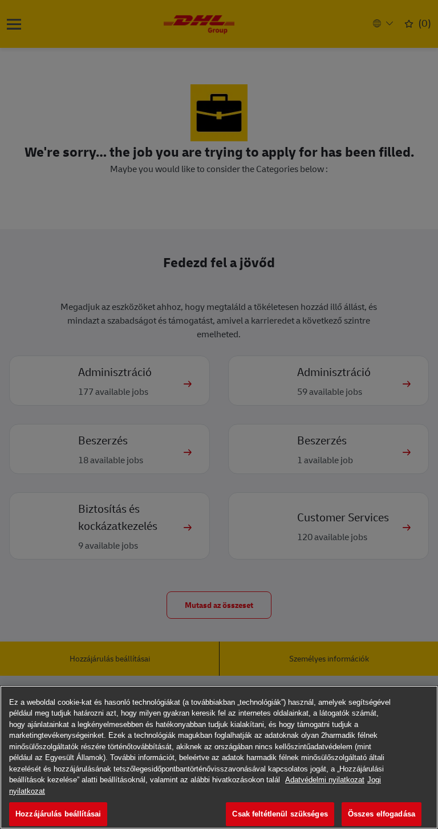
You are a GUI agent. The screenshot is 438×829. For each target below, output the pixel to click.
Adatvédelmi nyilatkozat (324, 779)
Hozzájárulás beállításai (58, 814)
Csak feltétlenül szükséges (279, 814)
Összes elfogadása (381, 814)
